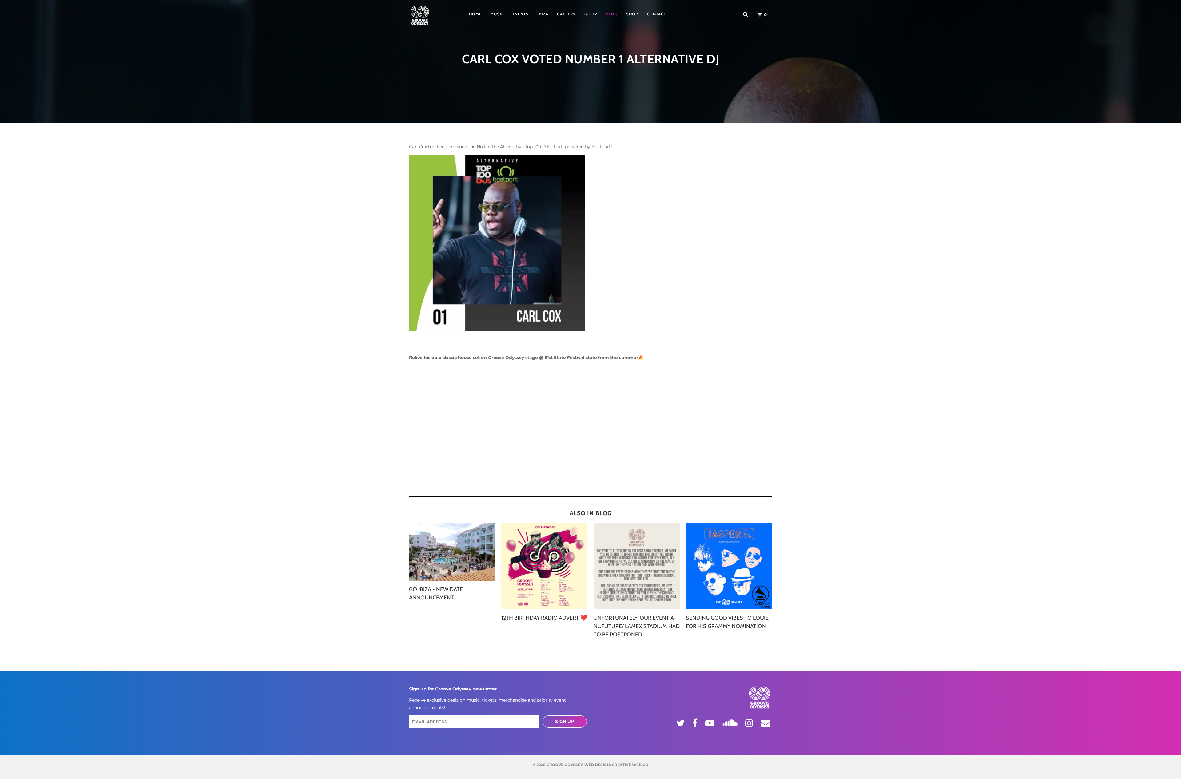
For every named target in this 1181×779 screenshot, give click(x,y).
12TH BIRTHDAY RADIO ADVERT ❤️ (544, 618)
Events (521, 13)
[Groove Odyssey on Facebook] (695, 723)
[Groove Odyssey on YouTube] (710, 723)
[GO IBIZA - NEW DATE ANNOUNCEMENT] (452, 552)
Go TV (590, 13)
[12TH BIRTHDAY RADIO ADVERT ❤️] (544, 566)
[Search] (746, 14)
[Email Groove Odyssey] (766, 723)
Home (475, 13)
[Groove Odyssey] (429, 15)
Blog (612, 13)
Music (497, 13)
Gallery (566, 13)
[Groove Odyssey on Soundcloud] (730, 722)
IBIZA (542, 13)
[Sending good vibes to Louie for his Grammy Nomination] (729, 566)
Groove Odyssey (565, 764)
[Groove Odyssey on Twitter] (681, 723)
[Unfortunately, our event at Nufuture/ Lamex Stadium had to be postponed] (637, 566)
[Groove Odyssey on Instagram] (750, 723)
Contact (656, 13)
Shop (632, 13)
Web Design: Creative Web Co (616, 764)
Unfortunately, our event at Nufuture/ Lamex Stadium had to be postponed (637, 626)
